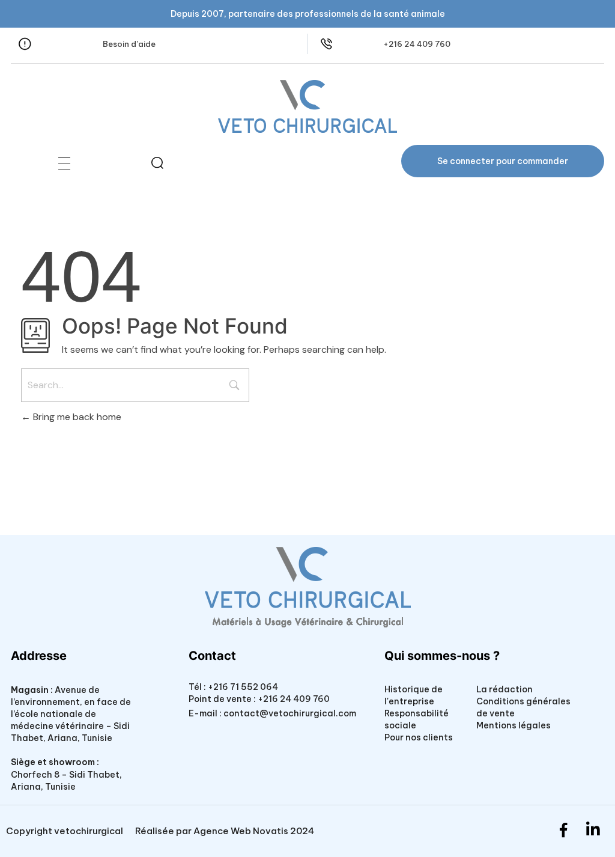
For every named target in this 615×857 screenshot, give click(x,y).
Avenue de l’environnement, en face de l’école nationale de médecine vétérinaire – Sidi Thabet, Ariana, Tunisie (71, 714)
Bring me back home (76, 416)
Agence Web (222, 831)
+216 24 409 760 (416, 44)
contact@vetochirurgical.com (289, 713)
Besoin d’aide (129, 44)
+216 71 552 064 (242, 687)
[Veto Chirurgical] (307, 106)
